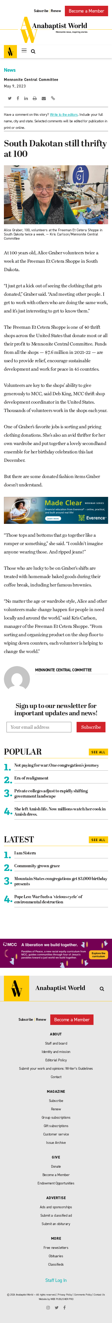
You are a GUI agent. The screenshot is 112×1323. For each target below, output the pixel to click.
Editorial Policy (56, 1060)
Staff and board (56, 1043)
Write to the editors (64, 114)
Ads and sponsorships (56, 1207)
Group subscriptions (56, 1117)
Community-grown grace (37, 866)
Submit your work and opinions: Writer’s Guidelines (56, 1068)
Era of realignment (31, 778)
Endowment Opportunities (56, 1183)
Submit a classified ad (56, 1215)
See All (98, 752)
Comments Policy (83, 1294)
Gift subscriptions (56, 1125)
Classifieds (56, 1264)
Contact (56, 1076)
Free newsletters (56, 1247)
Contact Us (99, 1294)
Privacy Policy (65, 1294)
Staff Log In (56, 1280)
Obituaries (56, 1256)
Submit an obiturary (56, 1223)
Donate (56, 1166)
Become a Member (86, 11)
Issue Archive (56, 1142)
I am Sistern (25, 853)
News (10, 70)
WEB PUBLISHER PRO (62, 1299)
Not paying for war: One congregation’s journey (56, 765)
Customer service (56, 1134)
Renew (56, 10)
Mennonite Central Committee (31, 79)
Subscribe (41, 10)
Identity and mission (56, 1051)
